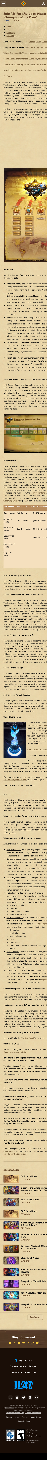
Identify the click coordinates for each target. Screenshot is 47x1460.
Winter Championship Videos (16, 53)
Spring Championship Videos (16, 59)
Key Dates (8, 76)
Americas (33, 53)
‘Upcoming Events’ (11, 501)
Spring (38, 41)
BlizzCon (42, 725)
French (31, 1038)
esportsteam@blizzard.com (15, 780)
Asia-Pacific (41, 70)
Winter (32, 41)
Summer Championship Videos (16, 64)
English (25, 1038)
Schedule (10, 35)
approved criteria (38, 493)
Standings (11, 32)
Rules (9, 26)
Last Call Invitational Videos (15, 70)
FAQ (8, 29)
